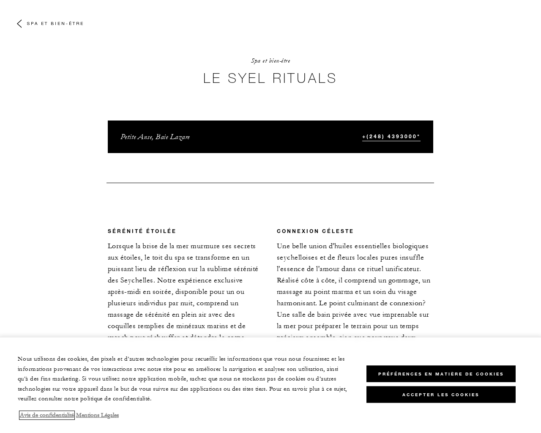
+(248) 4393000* (391, 136)
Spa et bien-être (55, 23)
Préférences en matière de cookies (441, 374)
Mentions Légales (97, 415)
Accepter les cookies (440, 394)
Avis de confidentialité (47, 415)
